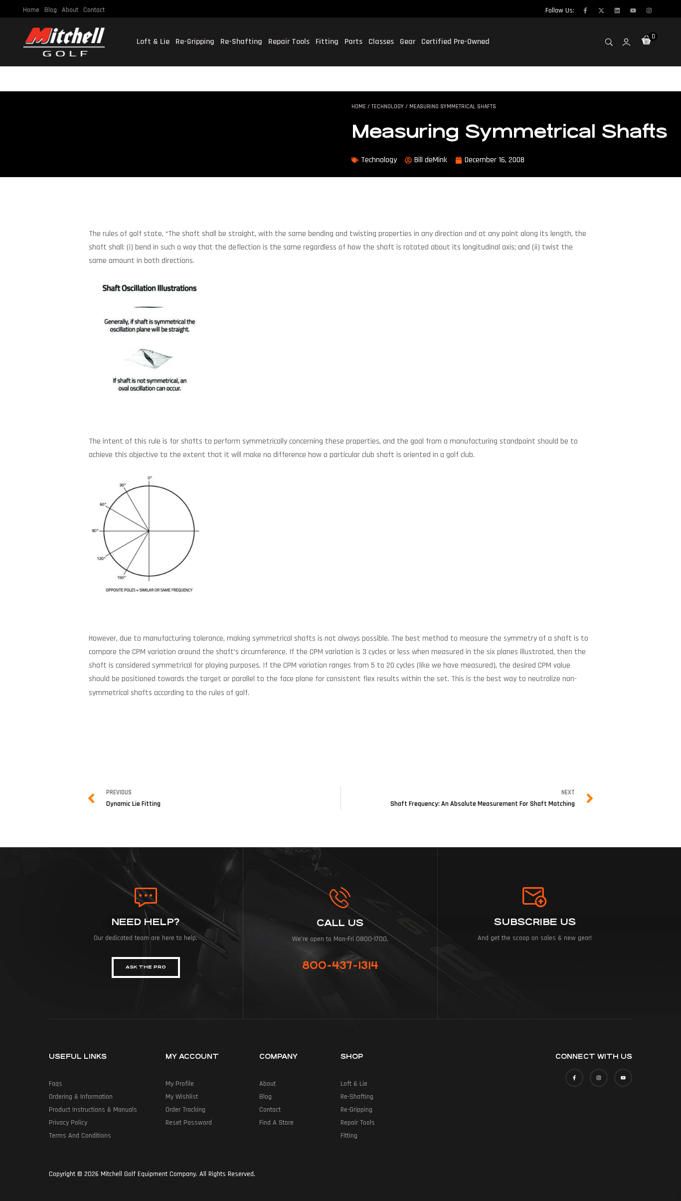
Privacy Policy (68, 1122)
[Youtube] (633, 10)
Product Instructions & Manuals (93, 1109)
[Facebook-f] (585, 10)
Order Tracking (185, 1109)
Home (31, 9)
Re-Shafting (241, 41)
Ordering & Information (81, 1096)
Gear (407, 41)
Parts (353, 41)
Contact (94, 9)
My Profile (180, 1083)
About (70, 9)
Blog (50, 9)
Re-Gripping (194, 41)
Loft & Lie (153, 41)
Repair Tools (289, 41)
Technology (387, 106)
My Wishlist (182, 1096)
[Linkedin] (617, 10)
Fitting (327, 41)
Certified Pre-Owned (455, 41)
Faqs (55, 1083)
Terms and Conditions (80, 1135)
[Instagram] (649, 10)
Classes (381, 41)
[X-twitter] (601, 10)
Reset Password (189, 1122)
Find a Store (276, 1122)
